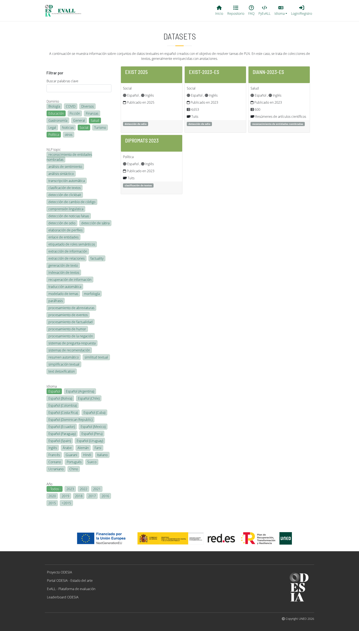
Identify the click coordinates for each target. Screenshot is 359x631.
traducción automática (64, 286)
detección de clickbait (64, 195)
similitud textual (96, 357)
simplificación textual (63, 364)
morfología (92, 293)
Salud (95, 120)
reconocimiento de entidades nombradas (69, 157)
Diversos (87, 106)
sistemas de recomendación (69, 350)
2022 (83, 489)
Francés (54, 455)
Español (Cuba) (94, 412)
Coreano (54, 462)
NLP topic (54, 149)
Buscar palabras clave (62, 81)
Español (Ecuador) (61, 426)
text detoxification (61, 371)
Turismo (100, 127)
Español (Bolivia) (60, 398)
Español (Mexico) (93, 426)
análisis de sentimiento (65, 166)
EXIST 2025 (136, 72)
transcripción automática (66, 180)
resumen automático (63, 357)
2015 (52, 503)
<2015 (66, 503)
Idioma (52, 386)
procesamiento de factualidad (70, 322)
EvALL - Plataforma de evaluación (71, 589)
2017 (92, 496)
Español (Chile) (89, 398)
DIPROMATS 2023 (142, 140)
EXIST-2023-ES (204, 72)
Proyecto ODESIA (59, 572)
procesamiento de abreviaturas (71, 308)
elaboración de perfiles (65, 230)
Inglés (52, 448)
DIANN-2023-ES (268, 72)
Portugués (74, 462)
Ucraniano (56, 469)
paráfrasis (55, 300)
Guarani (71, 455)
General (79, 120)
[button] (281, 11)
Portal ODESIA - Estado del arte (70, 580)
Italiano (102, 455)
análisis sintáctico (61, 173)
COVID (70, 106)
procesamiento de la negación (70, 336)
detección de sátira (95, 223)
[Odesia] (65, 10)
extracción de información (67, 251)
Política (53, 134)
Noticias (68, 127)
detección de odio (61, 223)
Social (84, 127)
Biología (54, 106)
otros (68, 134)
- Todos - (54, 489)
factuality (96, 258)
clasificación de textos (64, 187)
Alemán (83, 448)
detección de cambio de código (71, 202)
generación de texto (63, 265)
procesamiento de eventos (68, 315)
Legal (52, 127)
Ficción (75, 113)
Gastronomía (57, 120)
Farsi (98, 448)
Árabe (67, 448)
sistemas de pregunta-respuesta (72, 343)
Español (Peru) (91, 433)
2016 (105, 496)
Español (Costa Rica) (63, 412)
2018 (78, 496)
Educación (56, 113)
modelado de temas (63, 293)
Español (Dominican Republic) (70, 419)
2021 (97, 489)
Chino (73, 469)
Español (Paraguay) (62, 433)
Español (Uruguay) (90, 440)
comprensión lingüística (65, 209)
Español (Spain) (59, 440)
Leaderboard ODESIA (63, 597)
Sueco (91, 462)
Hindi (87, 455)
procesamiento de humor (67, 329)
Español (54, 391)
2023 (70, 489)
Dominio (53, 101)
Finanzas (92, 113)
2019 (65, 496)
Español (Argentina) (80, 391)
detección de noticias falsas (68, 216)
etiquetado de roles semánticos (71, 244)
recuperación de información (69, 279)
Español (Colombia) (62, 405)
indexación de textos (63, 272)
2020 (52, 496)
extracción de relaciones (66, 258)
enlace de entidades (63, 237)
